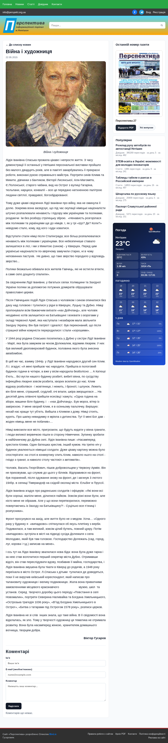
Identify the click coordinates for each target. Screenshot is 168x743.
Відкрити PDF (126, 127)
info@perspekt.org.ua (14, 12)
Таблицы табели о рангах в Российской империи (134, 179)
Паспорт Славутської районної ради (136, 208)
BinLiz (52, 734)
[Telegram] (141, 12)
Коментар (11, 680)
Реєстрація (159, 12)
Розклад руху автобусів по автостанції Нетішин (133, 147)
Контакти (57, 4)
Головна (7, 4)
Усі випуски (146, 127)
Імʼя (8, 658)
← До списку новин (18, 44)
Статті (30, 4)
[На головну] (24, 25)
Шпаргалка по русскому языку (136, 194)
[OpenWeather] (154, 230)
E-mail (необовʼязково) (19, 669)
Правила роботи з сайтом (100, 734)
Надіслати (13, 706)
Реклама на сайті (156, 737)
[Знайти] (161, 25)
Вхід (148, 12)
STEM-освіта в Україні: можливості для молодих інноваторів (138, 163)
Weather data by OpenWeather (128, 361)
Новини (19, 4)
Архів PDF (120, 734)
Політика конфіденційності (152, 734)
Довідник (43, 4)
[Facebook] (134, 12)
